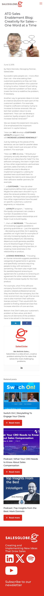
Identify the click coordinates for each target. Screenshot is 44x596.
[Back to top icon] (39, 591)
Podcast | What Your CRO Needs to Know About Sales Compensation (21, 462)
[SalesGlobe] (12, 4)
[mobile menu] (41, 3)
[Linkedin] (22, 368)
